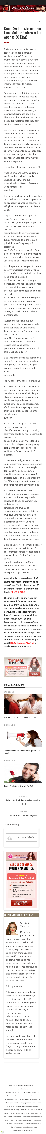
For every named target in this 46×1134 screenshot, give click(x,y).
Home (6, 22)
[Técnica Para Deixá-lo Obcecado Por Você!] (23, 772)
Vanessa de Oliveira (25, 837)
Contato (12, 1085)
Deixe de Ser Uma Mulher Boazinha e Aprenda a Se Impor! (22, 751)
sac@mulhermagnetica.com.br (23, 1130)
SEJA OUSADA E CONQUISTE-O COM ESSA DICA (20, 717)
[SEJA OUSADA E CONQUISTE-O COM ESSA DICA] (23, 704)
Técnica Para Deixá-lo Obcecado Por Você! (18, 786)
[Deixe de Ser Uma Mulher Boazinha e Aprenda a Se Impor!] (23, 737)
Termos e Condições (21, 1089)
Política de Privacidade (25, 1085)
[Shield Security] (2, 1132)
